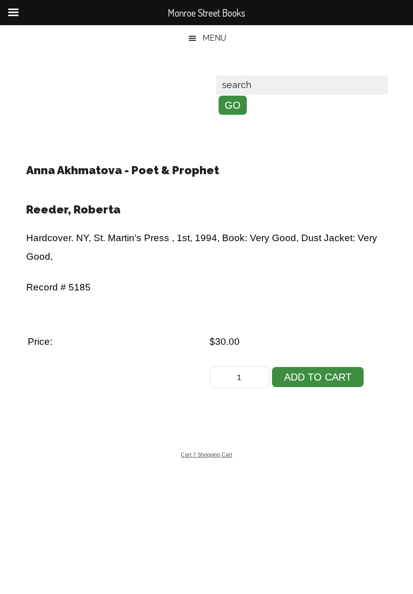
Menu (214, 38)
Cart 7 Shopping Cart (206, 455)
